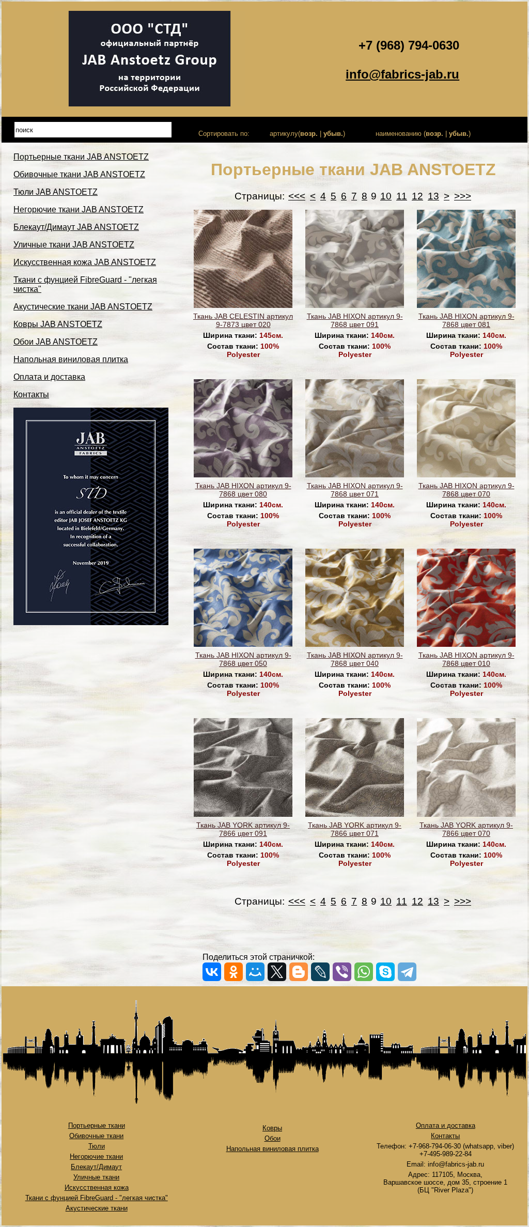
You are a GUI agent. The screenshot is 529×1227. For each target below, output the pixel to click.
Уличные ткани (96, 1177)
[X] (277, 971)
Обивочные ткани (96, 1136)
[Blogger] (298, 971)
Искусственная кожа (97, 1187)
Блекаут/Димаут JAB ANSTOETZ (76, 227)
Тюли (96, 1146)
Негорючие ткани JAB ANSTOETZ (78, 209)
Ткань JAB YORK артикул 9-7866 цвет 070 (466, 829)
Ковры (272, 1128)
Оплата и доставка (49, 376)
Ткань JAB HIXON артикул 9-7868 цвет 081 (466, 320)
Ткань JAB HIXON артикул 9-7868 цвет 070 (466, 490)
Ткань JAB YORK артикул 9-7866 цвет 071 (354, 829)
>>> (462, 196)
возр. (309, 133)
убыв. (333, 133)
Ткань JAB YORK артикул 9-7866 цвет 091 (243, 829)
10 (386, 196)
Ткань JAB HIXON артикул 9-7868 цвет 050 (243, 659)
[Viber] (342, 971)
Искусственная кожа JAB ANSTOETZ (84, 262)
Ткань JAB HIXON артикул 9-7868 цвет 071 (355, 490)
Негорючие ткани (96, 1156)
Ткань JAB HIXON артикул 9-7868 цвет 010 (466, 659)
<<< (296, 196)
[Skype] (385, 971)
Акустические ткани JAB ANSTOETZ (82, 306)
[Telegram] (407, 971)
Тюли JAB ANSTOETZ (55, 192)
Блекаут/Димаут (96, 1167)
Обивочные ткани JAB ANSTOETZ (79, 174)
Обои (272, 1138)
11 (401, 196)
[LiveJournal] (320, 971)
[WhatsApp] (363, 971)
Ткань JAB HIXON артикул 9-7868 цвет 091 (355, 320)
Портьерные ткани (96, 1125)
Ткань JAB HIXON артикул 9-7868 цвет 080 (243, 490)
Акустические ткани (97, 1208)
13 (433, 196)
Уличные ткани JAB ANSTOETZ (73, 244)
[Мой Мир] (255, 971)
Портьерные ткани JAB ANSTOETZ (81, 156)
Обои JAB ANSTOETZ (55, 341)
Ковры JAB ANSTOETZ (57, 324)
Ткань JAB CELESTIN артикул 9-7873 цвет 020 (243, 320)
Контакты (31, 394)
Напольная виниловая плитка (70, 359)
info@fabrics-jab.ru (402, 74)
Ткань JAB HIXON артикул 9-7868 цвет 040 (355, 659)
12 (417, 196)
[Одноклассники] (233, 971)
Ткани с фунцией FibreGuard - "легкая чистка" (96, 1198)
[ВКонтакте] (212, 971)
